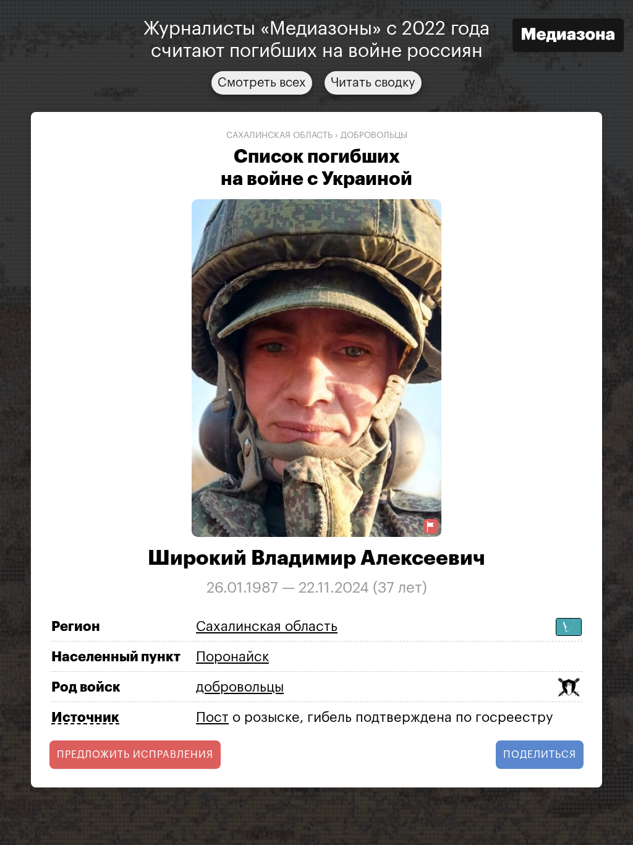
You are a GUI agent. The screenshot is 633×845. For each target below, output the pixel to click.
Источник (85, 717)
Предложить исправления (135, 755)
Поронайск (232, 657)
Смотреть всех (262, 83)
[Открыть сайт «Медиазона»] (568, 36)
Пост (212, 717)
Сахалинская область (279, 135)
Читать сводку (373, 83)
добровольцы (374, 135)
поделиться (539, 755)
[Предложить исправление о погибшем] (431, 527)
